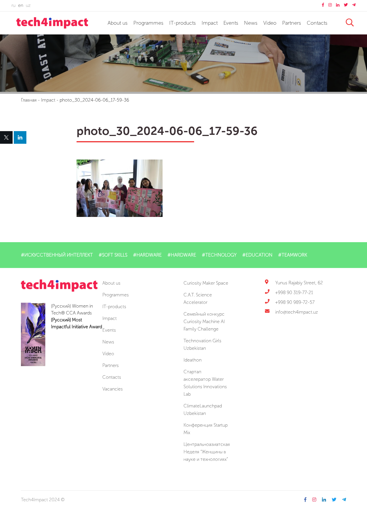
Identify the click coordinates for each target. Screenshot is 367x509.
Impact (210, 23)
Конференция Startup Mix (206, 428)
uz (28, 5)
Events (230, 23)
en (20, 5)
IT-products (182, 23)
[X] (6, 137)
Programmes (148, 23)
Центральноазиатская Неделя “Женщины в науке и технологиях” (207, 452)
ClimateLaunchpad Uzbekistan (203, 409)
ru (13, 5)
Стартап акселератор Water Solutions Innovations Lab (205, 383)
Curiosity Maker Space (206, 283)
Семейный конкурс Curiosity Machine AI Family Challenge (204, 321)
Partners (291, 23)
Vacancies (119, 46)
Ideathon (193, 360)
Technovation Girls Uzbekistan (202, 344)
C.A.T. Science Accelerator (198, 298)
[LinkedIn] (20, 137)
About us (118, 23)
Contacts (317, 23)
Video (269, 23)
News (250, 23)
